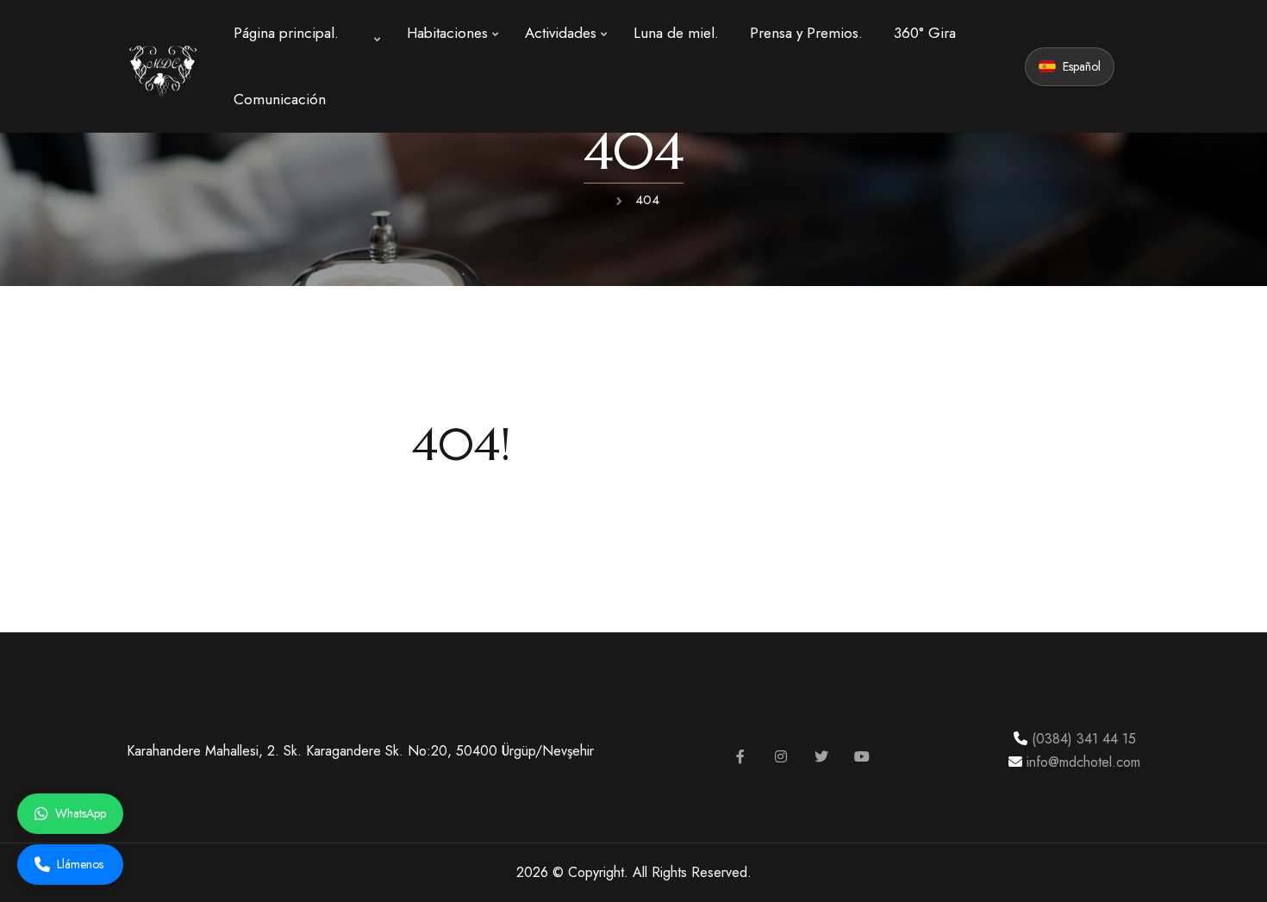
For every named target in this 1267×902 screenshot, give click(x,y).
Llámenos (80, 864)
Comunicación (280, 99)
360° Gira (925, 32)
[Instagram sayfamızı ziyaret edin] (781, 757)
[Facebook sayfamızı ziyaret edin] (740, 757)
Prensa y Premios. (806, 32)
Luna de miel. (676, 32)
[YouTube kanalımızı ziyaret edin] (862, 757)
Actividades (560, 32)
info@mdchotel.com (1081, 762)
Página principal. (286, 32)
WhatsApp (80, 813)
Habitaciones (447, 32)
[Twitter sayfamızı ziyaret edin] (821, 757)
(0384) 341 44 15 (1081, 739)
